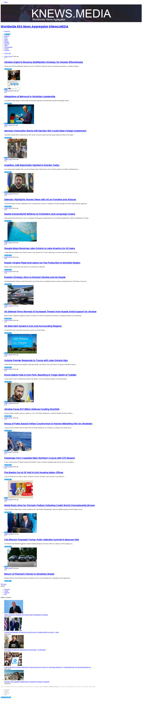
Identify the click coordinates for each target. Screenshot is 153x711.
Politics (6, 40)
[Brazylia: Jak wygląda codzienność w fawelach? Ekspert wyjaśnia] (14, 680)
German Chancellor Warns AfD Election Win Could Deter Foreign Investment (45, 130)
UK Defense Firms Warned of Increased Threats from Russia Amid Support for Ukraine (50, 311)
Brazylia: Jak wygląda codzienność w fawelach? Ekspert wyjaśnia (26, 682)
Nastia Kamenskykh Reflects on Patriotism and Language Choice (39, 213)
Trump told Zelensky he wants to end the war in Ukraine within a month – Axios (31, 632)
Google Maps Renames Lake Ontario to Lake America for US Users (39, 248)
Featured (6, 36)
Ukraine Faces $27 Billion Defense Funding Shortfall (31, 409)
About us (6, 50)
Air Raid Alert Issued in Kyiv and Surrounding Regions (33, 326)
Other (5, 45)
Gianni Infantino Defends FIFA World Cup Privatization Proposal (26, 615)
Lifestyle (6, 44)
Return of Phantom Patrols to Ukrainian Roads (29, 573)
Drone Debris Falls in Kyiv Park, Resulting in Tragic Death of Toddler (40, 374)
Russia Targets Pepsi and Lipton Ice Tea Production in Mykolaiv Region (42, 262)
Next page (3, 584)
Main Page (7, 34)
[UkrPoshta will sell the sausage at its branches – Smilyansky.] (14, 648)
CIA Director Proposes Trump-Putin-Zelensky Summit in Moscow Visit (41, 539)
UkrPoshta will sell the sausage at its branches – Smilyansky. (25, 650)
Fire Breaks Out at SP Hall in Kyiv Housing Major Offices (33, 472)
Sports (6, 39)
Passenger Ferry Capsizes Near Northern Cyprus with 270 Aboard (39, 458)
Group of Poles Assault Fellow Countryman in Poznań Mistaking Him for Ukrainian (48, 423)
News (6, 37)
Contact (6, 48)
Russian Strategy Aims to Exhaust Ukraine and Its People (35, 277)
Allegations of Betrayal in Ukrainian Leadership (29, 96)
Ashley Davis (8, 56)
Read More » (8, 69)
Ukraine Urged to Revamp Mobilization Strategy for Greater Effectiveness (43, 62)
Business (6, 42)
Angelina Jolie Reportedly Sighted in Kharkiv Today (32, 165)
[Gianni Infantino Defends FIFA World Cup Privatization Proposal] (13, 613)
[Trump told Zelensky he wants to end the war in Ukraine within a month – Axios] (13, 630)
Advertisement (8, 47)
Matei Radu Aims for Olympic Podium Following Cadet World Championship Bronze (49, 505)
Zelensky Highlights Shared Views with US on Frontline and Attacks (40, 199)
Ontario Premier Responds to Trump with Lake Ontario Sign (36, 360)
